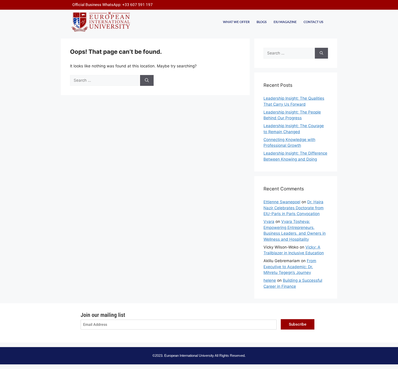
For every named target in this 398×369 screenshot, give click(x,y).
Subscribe (297, 324)
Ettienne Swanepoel (281, 202)
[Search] (147, 80)
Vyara (268, 221)
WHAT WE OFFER (236, 22)
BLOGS (262, 22)
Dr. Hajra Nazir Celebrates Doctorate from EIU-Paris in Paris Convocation (293, 208)
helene (269, 280)
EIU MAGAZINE (285, 22)
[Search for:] (105, 80)
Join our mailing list (103, 315)
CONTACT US (313, 22)
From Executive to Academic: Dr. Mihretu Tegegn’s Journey (289, 266)
